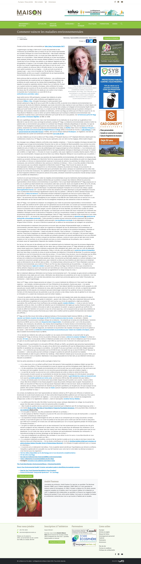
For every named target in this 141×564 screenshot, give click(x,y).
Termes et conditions (105, 548)
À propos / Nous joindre (25, 2)
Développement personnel (107, 536)
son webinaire (24, 410)
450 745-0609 (24, 530)
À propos (101, 530)
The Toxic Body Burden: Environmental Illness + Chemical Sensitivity (39, 464)
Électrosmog (67, 37)
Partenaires (102, 540)
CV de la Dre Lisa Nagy (27, 455)
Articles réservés (53, 25)
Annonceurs (102, 542)
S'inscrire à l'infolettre (111, 38)
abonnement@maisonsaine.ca (28, 532)
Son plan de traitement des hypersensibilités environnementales (41, 457)
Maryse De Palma (104, 534)
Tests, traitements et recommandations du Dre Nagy (37, 459)
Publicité (101, 538)
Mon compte (39, 2)
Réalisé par (115, 561)
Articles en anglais (104, 532)
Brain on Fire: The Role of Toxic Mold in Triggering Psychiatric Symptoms (51, 408)
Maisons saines (92, 37)
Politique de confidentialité (107, 550)
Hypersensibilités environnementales (79, 37)
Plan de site (102, 546)
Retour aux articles (26, 476)
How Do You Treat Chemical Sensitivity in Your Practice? (38, 470)
